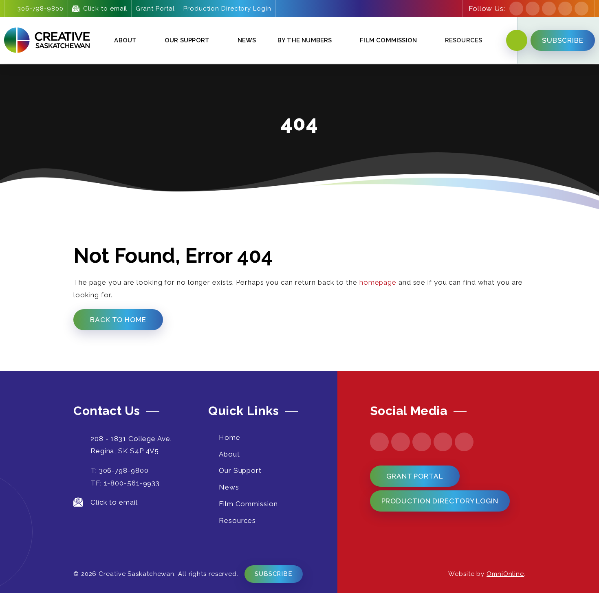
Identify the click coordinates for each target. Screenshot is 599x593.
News (247, 40)
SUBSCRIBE (563, 40)
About (125, 40)
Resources (237, 520)
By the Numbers (304, 40)
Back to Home (118, 320)
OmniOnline (505, 574)
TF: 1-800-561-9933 (125, 483)
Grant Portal (155, 8)
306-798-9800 (41, 8)
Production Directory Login (227, 8)
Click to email (105, 8)
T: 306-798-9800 (119, 470)
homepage (377, 282)
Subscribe (274, 574)
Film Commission (388, 40)
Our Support (187, 40)
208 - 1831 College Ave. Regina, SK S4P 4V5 (131, 445)
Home (229, 437)
